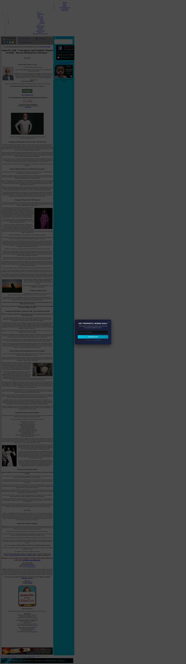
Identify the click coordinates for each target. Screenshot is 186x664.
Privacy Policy (98, 340)
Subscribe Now (93, 336)
